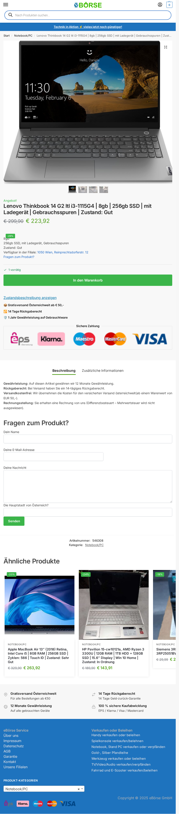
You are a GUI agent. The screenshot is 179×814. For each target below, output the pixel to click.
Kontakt (9, 761)
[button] (168, 5)
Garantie (10, 756)
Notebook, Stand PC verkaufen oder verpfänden (128, 747)
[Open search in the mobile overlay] (87, 15)
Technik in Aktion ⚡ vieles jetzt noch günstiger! (88, 27)
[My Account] (160, 5)
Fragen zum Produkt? (18, 257)
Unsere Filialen (15, 767)
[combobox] (43, 789)
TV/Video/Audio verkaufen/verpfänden (121, 764)
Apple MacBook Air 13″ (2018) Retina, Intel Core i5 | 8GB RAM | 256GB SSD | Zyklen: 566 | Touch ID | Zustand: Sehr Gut (38, 655)
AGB (6, 751)
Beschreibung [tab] (64, 371)
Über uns (10, 735)
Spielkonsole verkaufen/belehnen (117, 741)
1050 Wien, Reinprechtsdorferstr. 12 (62, 252)
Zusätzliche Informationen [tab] (103, 371)
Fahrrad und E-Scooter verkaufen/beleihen (124, 770)
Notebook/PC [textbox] (42, 789)
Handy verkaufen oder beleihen (115, 735)
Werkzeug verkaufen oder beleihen (118, 759)
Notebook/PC (23, 35)
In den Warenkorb (88, 280)
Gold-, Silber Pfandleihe (109, 753)
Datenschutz (13, 746)
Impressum (12, 741)
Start (6, 35)
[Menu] (9, 5)
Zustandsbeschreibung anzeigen (30, 297)
